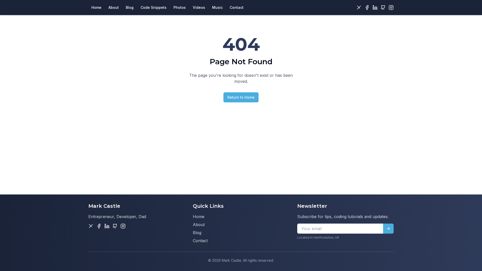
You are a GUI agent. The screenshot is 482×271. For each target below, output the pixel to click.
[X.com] (359, 7)
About (199, 224)
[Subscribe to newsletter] (388, 229)
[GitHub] (383, 7)
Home (198, 216)
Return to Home (241, 97)
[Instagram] (391, 7)
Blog (197, 232)
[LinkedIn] (375, 7)
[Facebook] (367, 7)
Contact (200, 240)
